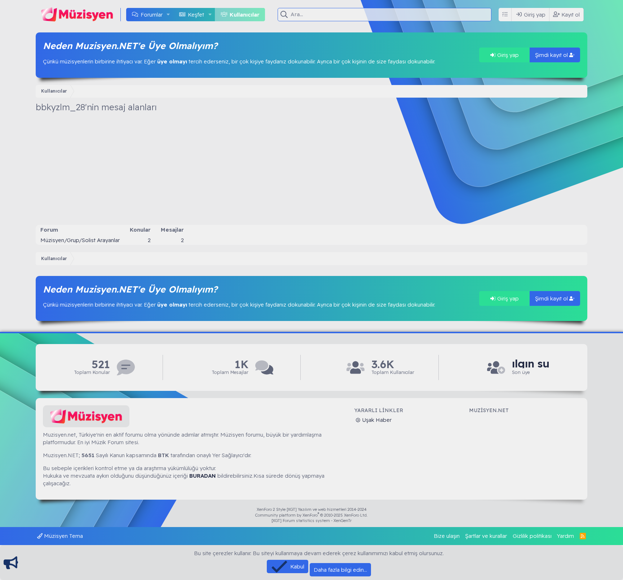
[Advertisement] (311, 170)
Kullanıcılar (245, 14)
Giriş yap (507, 55)
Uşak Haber (376, 419)
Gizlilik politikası (532, 535)
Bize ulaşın (447, 535)
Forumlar (152, 14)
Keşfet (196, 14)
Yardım (565, 535)
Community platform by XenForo (311, 515)
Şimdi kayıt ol (552, 55)
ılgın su (530, 363)
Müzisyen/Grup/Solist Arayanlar (80, 240)
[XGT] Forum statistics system (311, 520)
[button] (168, 14)
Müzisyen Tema (63, 535)
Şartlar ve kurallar (486, 535)
